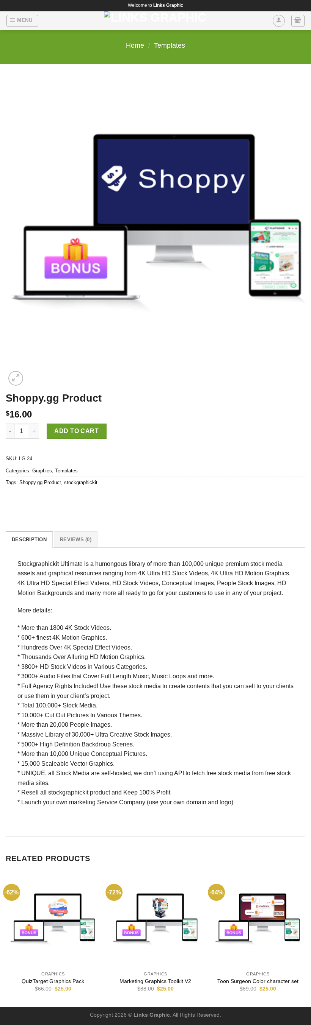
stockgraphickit (80, 482)
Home (135, 45)
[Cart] (298, 21)
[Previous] (6, 939)
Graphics (42, 471)
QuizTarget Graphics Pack (53, 981)
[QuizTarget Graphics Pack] (53, 919)
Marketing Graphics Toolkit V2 (155, 981)
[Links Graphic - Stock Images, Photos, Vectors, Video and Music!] (155, 20)
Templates (169, 45)
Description (29, 539)
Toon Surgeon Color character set (257, 981)
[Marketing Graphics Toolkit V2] (155, 919)
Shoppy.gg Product (40, 482)
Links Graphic (152, 1015)
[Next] (305, 939)
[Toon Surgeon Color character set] (257, 919)
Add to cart (76, 431)
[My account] (279, 21)
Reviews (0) (75, 539)
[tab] (29, 539)
